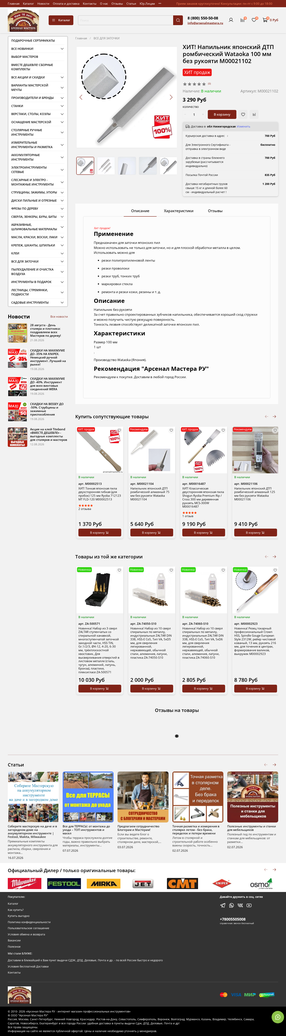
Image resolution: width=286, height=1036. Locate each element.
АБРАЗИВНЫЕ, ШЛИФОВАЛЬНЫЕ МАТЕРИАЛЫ (34, 227)
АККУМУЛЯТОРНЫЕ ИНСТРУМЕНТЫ (25, 157)
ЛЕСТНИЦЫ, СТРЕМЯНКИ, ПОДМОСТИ (29, 292)
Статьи (131, 3)
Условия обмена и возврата (26, 934)
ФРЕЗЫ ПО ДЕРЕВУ (24, 208)
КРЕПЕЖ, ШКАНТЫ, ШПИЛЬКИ (33, 245)
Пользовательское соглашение (28, 928)
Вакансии (14, 940)
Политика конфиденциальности (29, 922)
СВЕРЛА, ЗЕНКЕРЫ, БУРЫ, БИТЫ (34, 217)
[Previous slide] (81, 97)
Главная (13, 3)
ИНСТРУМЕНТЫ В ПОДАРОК (31, 282)
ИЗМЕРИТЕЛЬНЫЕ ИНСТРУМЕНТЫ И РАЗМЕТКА (32, 145)
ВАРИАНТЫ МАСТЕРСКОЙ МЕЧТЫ (29, 87)
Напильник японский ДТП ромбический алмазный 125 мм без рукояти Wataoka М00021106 (254, 493)
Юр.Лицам (147, 3)
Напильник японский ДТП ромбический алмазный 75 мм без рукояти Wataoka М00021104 (149, 493)
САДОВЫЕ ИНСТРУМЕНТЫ (30, 302)
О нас (104, 3)
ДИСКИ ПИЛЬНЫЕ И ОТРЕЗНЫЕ (34, 200)
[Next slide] (171, 97)
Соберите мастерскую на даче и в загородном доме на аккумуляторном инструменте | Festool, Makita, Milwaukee (32, 831)
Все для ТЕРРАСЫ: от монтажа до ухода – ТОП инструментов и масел (86, 829)
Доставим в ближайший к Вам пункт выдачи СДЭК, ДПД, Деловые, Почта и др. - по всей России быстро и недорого (85, 960)
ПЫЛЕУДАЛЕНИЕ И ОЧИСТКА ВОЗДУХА (32, 271)
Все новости (59, 316)
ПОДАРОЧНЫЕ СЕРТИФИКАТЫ (33, 40)
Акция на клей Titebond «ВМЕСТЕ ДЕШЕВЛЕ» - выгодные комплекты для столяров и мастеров (48, 434)
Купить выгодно (18, 916)
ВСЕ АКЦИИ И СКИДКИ (28, 77)
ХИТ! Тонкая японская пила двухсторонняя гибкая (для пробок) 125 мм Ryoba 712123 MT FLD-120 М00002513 (99, 493)
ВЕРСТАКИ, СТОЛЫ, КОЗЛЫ (31, 114)
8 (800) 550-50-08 (203, 18)
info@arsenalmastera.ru (205, 23)
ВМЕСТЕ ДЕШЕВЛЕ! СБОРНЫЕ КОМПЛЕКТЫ (32, 67)
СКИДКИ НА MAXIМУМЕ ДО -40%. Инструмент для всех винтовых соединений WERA (47, 384)
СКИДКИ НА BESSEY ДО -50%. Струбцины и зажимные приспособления (47, 409)
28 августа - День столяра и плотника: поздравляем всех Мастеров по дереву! (45, 330)
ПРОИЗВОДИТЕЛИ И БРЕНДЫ (32, 98)
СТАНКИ (17, 106)
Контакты (90, 3)
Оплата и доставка (66, 3)
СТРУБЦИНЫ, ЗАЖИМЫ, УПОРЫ (34, 192)
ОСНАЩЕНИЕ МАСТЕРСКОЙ (31, 122)
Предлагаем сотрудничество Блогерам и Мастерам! (138, 828)
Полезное (14, 946)
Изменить (243, 126)
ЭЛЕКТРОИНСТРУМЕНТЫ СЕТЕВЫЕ (29, 169)
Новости (43, 3)
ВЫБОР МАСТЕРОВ (24, 57)
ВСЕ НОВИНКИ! (22, 49)
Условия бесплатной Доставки (28, 966)
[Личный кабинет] (231, 20)
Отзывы (117, 3)
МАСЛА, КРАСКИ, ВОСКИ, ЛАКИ (34, 237)
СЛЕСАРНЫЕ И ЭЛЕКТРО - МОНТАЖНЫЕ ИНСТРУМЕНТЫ (32, 182)
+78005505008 (233, 919)
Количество (191, 107)
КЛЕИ (15, 253)
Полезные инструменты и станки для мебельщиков (251, 828)
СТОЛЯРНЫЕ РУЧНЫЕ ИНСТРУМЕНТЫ (26, 132)
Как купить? (16, 910)
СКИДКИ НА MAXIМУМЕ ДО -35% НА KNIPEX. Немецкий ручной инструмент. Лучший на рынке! (48, 357)
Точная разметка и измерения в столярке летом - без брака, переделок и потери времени (195, 829)
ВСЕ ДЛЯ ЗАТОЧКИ (106, 38)
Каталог (28, 3)
